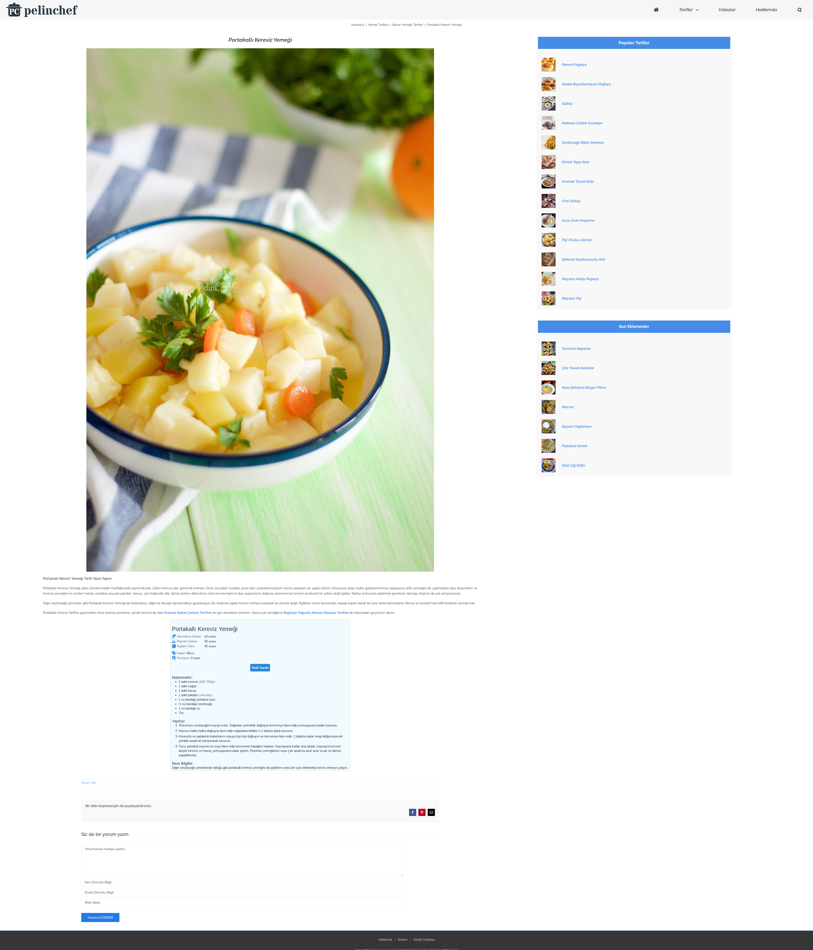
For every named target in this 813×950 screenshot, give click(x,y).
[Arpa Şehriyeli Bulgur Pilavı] (549, 383)
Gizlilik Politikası (424, 939)
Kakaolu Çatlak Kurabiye (582, 123)
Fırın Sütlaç (571, 201)
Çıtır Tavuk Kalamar (578, 368)
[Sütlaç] (549, 99)
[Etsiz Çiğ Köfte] (549, 461)
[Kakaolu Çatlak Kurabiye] (549, 118)
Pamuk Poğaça (574, 64)
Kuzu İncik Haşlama (578, 220)
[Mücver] (549, 402)
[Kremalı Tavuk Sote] (549, 177)
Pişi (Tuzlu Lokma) (577, 240)
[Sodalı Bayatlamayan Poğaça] (549, 79)
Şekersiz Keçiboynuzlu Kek (583, 259)
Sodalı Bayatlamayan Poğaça (586, 84)
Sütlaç (567, 103)
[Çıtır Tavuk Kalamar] (549, 363)
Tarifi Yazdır (260, 667)
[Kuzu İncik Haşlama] (549, 216)
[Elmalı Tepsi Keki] (549, 157)
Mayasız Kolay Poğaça (580, 279)
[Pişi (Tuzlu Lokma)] (549, 235)
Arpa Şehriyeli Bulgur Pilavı (584, 387)
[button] (799, 10)
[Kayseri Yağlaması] (549, 422)
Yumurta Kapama (576, 348)
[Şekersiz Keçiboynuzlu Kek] (549, 255)
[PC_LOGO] (42, 4)
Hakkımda (385, 939)
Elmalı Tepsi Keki (575, 162)
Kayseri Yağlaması (577, 426)
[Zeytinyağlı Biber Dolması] (549, 138)
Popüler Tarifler (634, 42)
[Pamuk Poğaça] (549, 60)
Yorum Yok (88, 782)
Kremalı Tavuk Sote (578, 181)
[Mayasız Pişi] (549, 294)
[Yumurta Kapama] (549, 344)
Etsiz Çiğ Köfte (573, 465)
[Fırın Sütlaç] (549, 196)
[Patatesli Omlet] (549, 441)
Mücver (568, 407)
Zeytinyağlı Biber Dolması (583, 142)
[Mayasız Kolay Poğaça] (549, 274)
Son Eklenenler (634, 326)
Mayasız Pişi (572, 298)
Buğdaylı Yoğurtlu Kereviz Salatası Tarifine (316, 613)
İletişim (403, 939)
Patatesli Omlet (574, 446)
